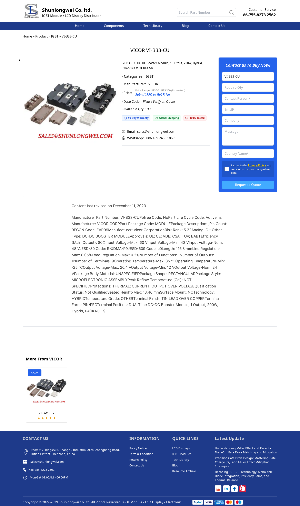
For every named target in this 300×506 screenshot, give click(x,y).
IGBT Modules (181, 454)
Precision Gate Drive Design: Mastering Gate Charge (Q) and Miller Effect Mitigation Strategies (245, 462)
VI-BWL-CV (46, 413)
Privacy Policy (257, 165)
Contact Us (136, 465)
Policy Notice (138, 448)
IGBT (54, 36)
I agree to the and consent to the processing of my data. (251, 169)
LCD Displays (181, 448)
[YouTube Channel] (218, 488)
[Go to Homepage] (31, 10)
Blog (175, 465)
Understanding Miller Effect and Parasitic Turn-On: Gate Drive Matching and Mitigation (246, 450)
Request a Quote (248, 184)
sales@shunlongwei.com (47, 462)
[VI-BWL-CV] (46, 388)
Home (27, 36)
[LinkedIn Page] (226, 488)
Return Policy (138, 460)
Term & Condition (141, 454)
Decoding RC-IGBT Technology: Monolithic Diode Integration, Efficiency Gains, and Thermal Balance (243, 476)
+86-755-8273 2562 (258, 15)
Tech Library (180, 460)
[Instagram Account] (242, 488)
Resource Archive (184, 471)
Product (41, 36)
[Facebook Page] (234, 488)
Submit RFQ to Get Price (152, 94)
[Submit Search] (232, 12)
